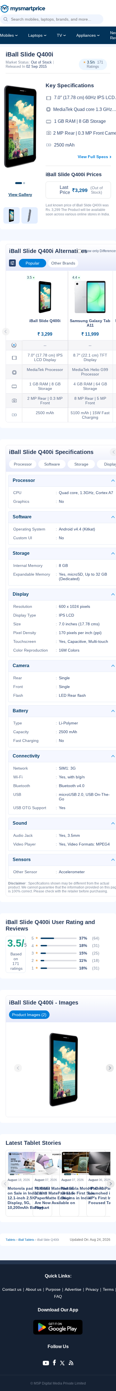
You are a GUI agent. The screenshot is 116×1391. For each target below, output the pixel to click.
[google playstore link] (58, 1333)
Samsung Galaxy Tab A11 (90, 322)
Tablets (10, 1239)
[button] (5, 19)
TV (59, 35)
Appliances (86, 35)
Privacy (92, 1289)
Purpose (53, 1289)
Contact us (11, 1289)
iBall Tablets (26, 1239)
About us (33, 1289)
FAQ (58, 1296)
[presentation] (19, 1068)
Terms (108, 1289)
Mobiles (7, 35)
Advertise (73, 1289)
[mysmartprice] (23, 9)
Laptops (35, 35)
